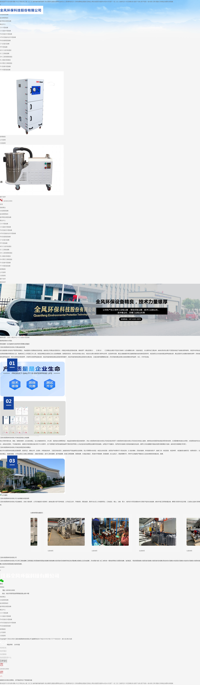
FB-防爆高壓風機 (5, 40)
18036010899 (7, 201)
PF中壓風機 (3, 47)
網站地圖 (69, 639)
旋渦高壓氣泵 (4, 214)
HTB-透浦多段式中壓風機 (8, 37)
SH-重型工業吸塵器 (6, 63)
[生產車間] (57, 530)
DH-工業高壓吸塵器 (6, 57)
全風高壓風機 (4, 211)
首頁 (1, 204)
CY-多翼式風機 (4, 44)
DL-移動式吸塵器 (5, 60)
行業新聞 (3, 143)
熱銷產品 (3, 207)
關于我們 (3, 197)
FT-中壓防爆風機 (5, 70)
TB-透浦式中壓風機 (6, 34)
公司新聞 (3, 140)
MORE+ (2, 567)
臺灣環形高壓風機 (5, 21)
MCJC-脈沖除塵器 (5, 50)
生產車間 (41, 551)
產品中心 (3, 24)
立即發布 (3, 661)
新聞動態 (3, 136)
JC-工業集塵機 (4, 53)
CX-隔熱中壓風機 (5, 31)
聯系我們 (3, 282)
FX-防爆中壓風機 (5, 66)
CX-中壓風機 (4, 27)
